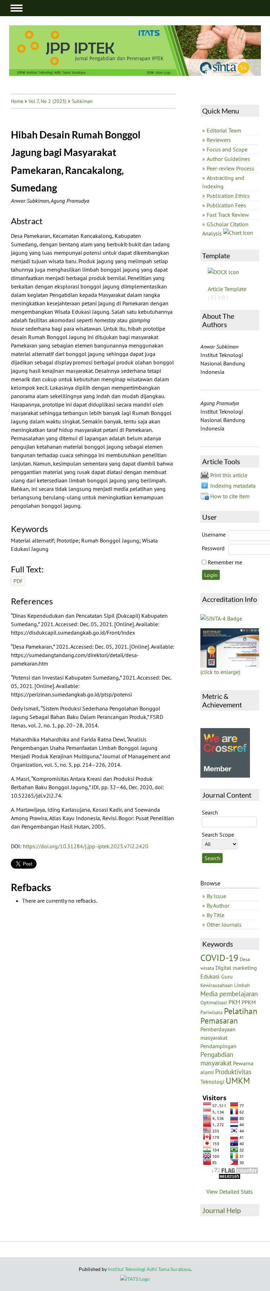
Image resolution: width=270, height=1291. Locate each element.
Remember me (225, 562)
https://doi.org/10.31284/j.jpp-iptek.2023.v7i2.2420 (85, 846)
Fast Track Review (228, 214)
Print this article (229, 475)
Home (17, 101)
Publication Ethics (228, 195)
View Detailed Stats (229, 1191)
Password (213, 548)
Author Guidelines (228, 158)
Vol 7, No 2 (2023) (47, 101)
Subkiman (82, 101)
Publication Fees (226, 205)
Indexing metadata (233, 485)
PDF (18, 580)
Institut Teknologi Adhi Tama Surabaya (149, 1269)
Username (214, 534)
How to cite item (230, 496)
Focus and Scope (227, 149)
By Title (215, 915)
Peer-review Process (230, 168)
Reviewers (219, 139)
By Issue (216, 896)
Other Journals (224, 924)
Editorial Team (224, 130)
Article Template (227, 288)
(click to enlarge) (220, 671)
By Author (218, 905)
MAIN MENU (16, 8)
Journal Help (221, 1210)
